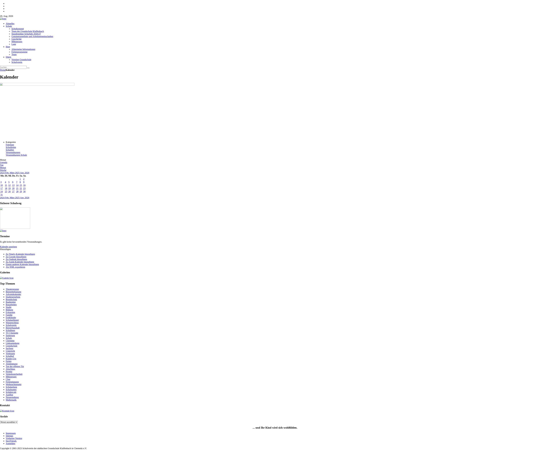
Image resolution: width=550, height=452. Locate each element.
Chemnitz (10, 340)
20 (13, 188)
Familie (9, 315)
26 (9, 191)
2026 (27, 173)
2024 (2, 173)
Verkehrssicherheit (14, 374)
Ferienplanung (12, 382)
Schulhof (10, 356)
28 (17, 191)
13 (13, 185)
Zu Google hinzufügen (16, 256)
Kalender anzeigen (8, 246)
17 (1, 188)
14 (17, 185)
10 (1, 185)
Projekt (9, 371)
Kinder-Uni (11, 358)
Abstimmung (11, 364)
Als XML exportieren (15, 267)
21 (17, 188)
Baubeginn (11, 302)
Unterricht (10, 351)
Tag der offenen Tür (15, 366)
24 (1, 191)
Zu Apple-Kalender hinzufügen (20, 262)
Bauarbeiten (11, 304)
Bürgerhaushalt (12, 328)
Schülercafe (11, 392)
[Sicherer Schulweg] (15, 228)
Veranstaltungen (13, 152)
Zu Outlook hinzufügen (16, 259)
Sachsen (9, 348)
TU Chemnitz (12, 333)
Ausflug (9, 394)
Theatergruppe (12, 289)
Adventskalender (13, 294)
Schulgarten (11, 389)
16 (24, 185)
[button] (5, 249)
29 (21, 191)
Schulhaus (10, 330)
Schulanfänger (12, 320)
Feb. (7, 173)
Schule (9, 338)
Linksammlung (12, 343)
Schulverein (11, 325)
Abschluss (10, 369)
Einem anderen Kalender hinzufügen (22, 264)
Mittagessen (11, 376)
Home (3, 70)
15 (21, 185)
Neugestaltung (12, 397)
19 (9, 188)
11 (6, 185)
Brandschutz (11, 299)
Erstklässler (11, 317)
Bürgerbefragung (13, 292)
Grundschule (11, 346)
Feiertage (10, 144)
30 (24, 191)
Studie (8, 307)
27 (13, 191)
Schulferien (11, 147)
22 (21, 188)
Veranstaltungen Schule (16, 155)
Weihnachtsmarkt (13, 384)
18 (6, 188)
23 (24, 188)
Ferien (8, 361)
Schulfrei (10, 150)
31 (1, 194)
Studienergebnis (13, 297)
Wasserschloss (12, 322)
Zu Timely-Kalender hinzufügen (20, 254)
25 (6, 191)
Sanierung (10, 335)
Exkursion (10, 312)
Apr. (22, 173)
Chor (8, 379)
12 (9, 185)
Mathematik (11, 400)
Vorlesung (10, 353)
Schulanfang (11, 387)
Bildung (9, 310)
